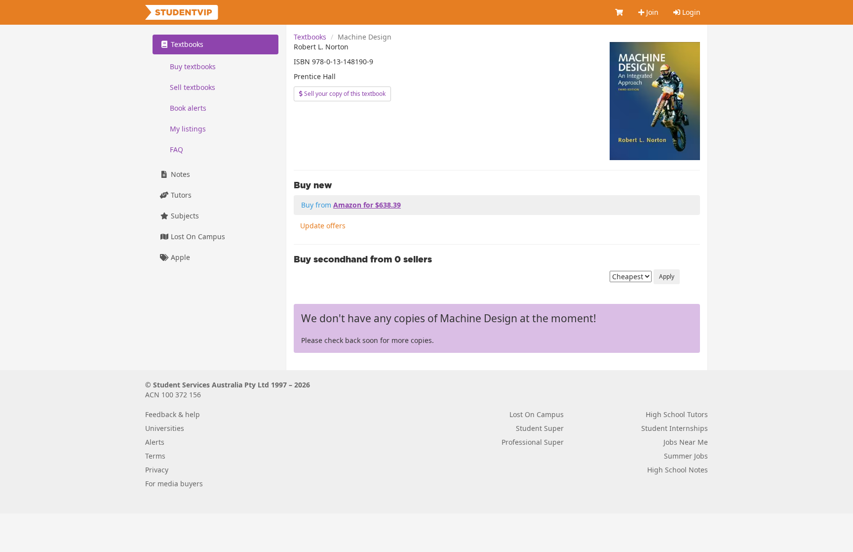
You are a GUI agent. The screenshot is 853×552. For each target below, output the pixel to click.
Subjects (184, 215)
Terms (155, 456)
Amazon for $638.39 (367, 205)
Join (651, 12)
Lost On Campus (197, 236)
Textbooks (310, 37)
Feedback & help (172, 414)
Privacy (156, 469)
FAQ (176, 149)
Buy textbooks (193, 66)
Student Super (540, 428)
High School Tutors (677, 414)
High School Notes (677, 469)
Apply (666, 276)
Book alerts (188, 108)
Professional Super (533, 442)
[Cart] (619, 12)
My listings (188, 128)
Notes (179, 174)
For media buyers (174, 483)
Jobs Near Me (685, 442)
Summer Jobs (686, 456)
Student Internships (674, 428)
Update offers (323, 225)
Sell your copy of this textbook (344, 93)
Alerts (154, 442)
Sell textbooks (192, 87)
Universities (164, 428)
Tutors (180, 195)
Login (690, 12)
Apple (179, 257)
